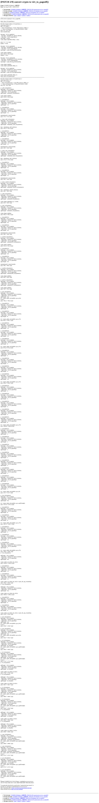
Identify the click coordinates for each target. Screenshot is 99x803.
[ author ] (28, 15)
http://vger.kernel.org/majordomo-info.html (22, 788)
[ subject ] (23, 15)
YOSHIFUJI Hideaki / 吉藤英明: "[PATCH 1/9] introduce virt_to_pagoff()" (30, 11)
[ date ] (15, 15)
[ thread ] (19, 15)
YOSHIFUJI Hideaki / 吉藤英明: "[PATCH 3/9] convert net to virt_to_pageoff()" (29, 9)
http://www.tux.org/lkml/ (17, 789)
